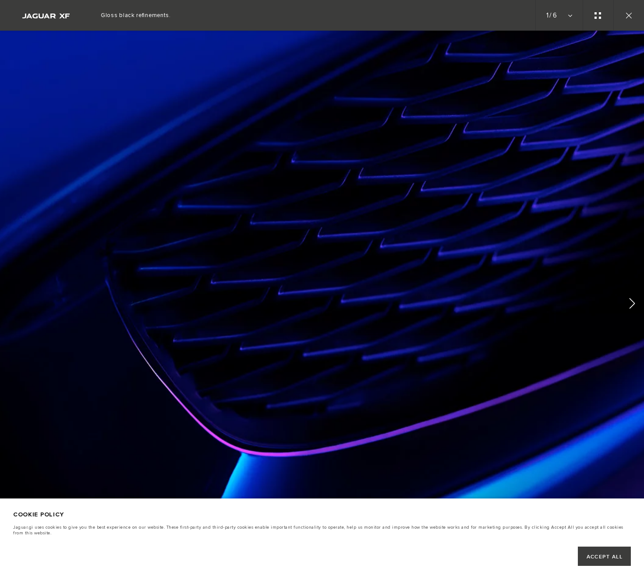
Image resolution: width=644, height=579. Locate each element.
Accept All (605, 557)
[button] (632, 305)
